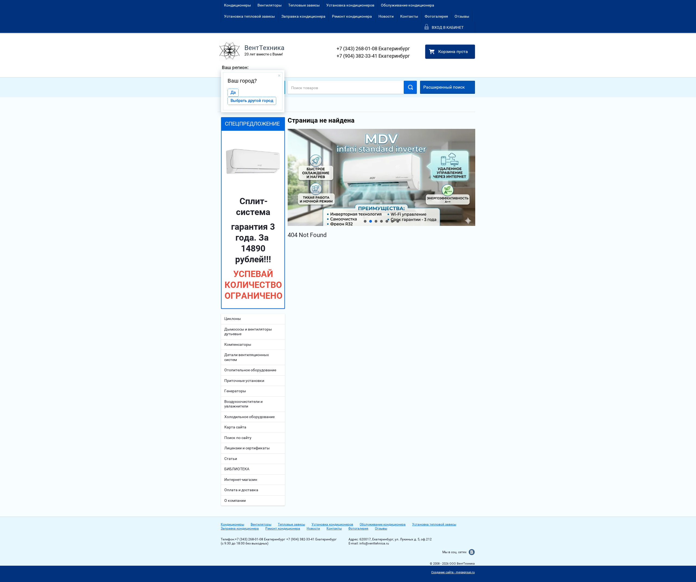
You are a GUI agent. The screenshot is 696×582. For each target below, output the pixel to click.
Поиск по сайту (237, 437)
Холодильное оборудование (249, 417)
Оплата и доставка (241, 490)
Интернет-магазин (240, 479)
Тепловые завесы (304, 5)
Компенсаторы (237, 344)
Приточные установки (244, 380)
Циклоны (232, 318)
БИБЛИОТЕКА (236, 469)
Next (292, 177)
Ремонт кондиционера (352, 16)
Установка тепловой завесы (249, 16)
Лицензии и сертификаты (247, 448)
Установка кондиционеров (350, 5)
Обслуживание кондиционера (407, 5)
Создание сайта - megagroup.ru (453, 572)
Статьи (230, 458)
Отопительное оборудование (250, 370)
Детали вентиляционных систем (246, 357)
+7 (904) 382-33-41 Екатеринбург (373, 56)
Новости (386, 16)
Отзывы (462, 16)
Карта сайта (235, 427)
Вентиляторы (269, 5)
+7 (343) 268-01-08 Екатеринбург (373, 48)
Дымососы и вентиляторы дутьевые (248, 331)
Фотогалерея (436, 16)
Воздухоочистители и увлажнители (243, 404)
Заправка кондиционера (303, 16)
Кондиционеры (237, 5)
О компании (235, 500)
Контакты (409, 16)
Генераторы (235, 391)
